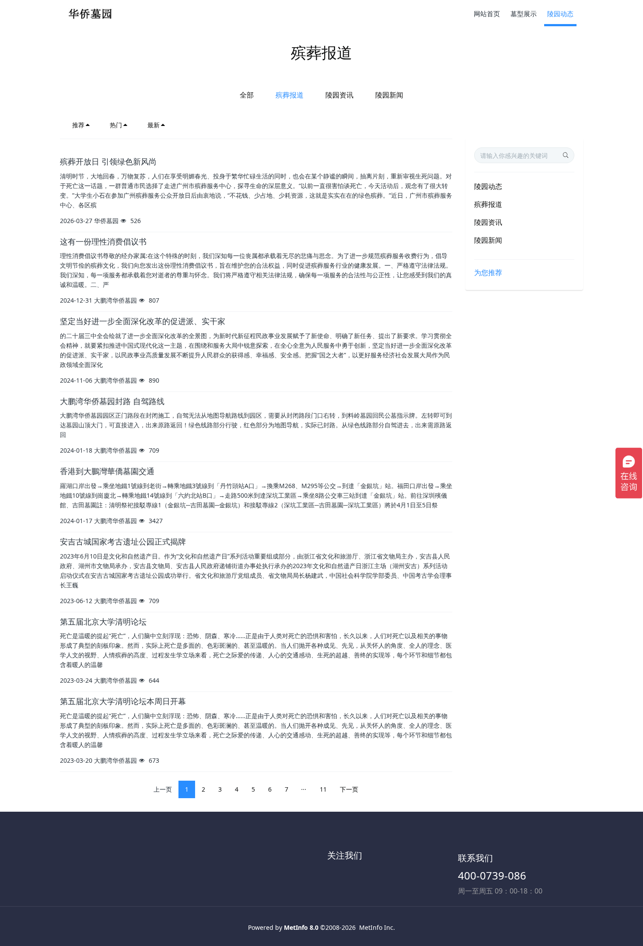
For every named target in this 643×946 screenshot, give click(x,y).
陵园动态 (488, 186)
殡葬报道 (290, 95)
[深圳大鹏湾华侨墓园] (93, 13)
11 (323, 789)
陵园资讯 (339, 95)
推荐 (78, 125)
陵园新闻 (389, 95)
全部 (247, 95)
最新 (153, 125)
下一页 (349, 789)
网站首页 (487, 13)
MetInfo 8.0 (301, 927)
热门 (116, 125)
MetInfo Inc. (377, 927)
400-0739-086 (492, 875)
